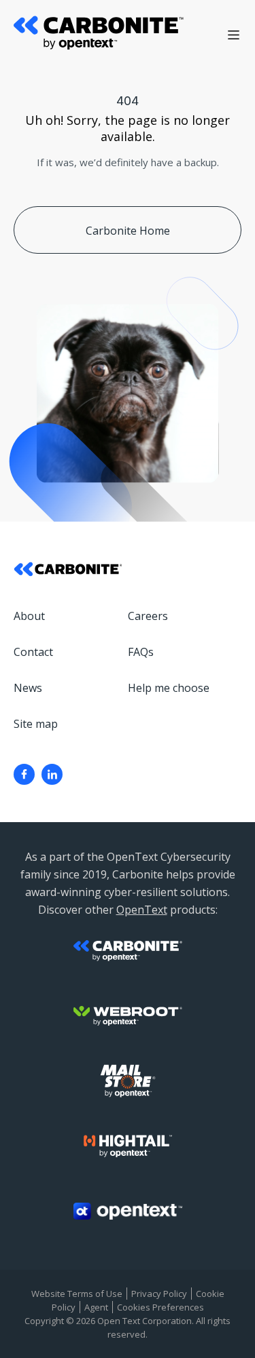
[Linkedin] (52, 774)
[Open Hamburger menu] (233, 35)
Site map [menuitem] (36, 723)
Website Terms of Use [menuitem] (76, 1293)
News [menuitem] (28, 687)
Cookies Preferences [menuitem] (160, 1307)
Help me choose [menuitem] (168, 687)
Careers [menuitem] (148, 615)
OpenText (141, 909)
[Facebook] (24, 774)
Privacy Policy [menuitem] (159, 1293)
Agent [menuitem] (96, 1307)
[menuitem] (24, 774)
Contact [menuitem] (33, 651)
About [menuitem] (29, 615)
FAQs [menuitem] (141, 651)
